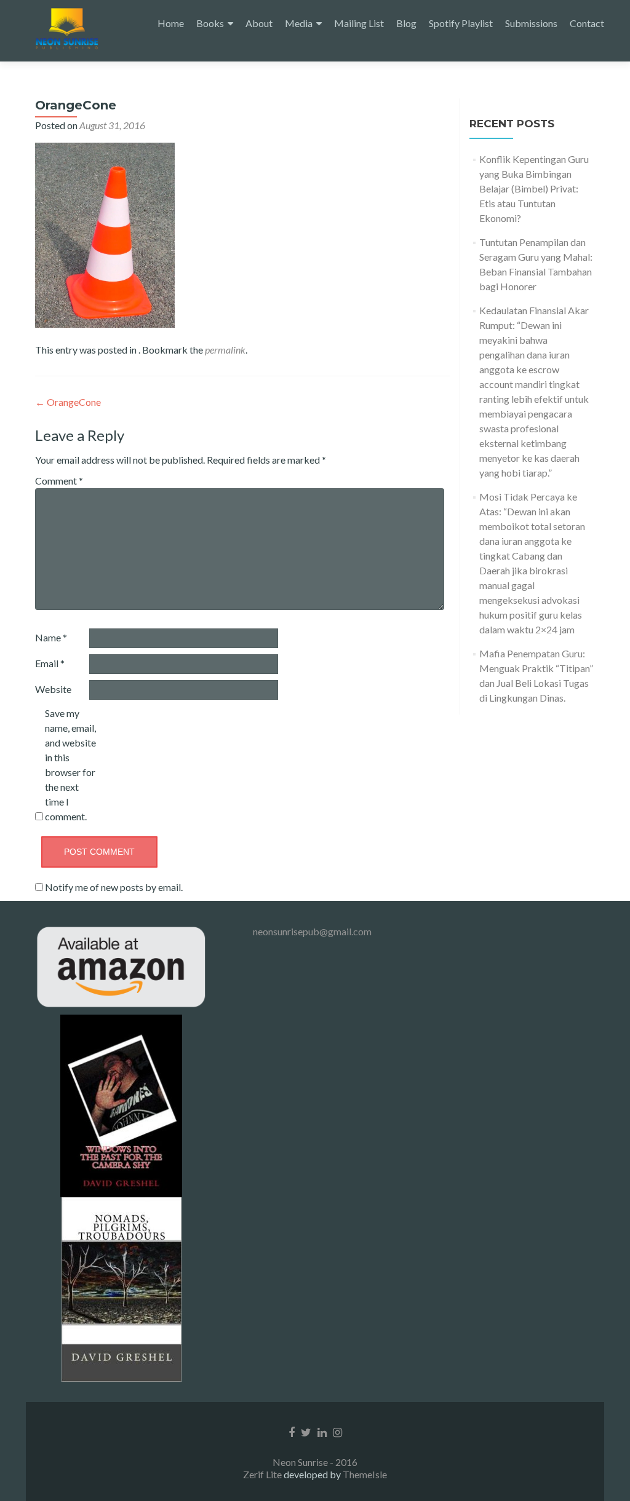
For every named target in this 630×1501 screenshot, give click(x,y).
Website (53, 689)
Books (210, 23)
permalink (225, 349)
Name (51, 637)
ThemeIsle (365, 1474)
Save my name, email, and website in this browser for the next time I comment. (70, 764)
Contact (587, 23)
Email (50, 663)
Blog (406, 23)
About (259, 23)
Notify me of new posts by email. (114, 887)
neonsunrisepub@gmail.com (312, 931)
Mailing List (359, 23)
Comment (59, 480)
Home (171, 23)
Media (299, 23)
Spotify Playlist (461, 23)
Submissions (531, 23)
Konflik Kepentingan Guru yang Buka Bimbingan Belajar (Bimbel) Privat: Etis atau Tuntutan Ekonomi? (534, 188)
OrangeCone (68, 402)
